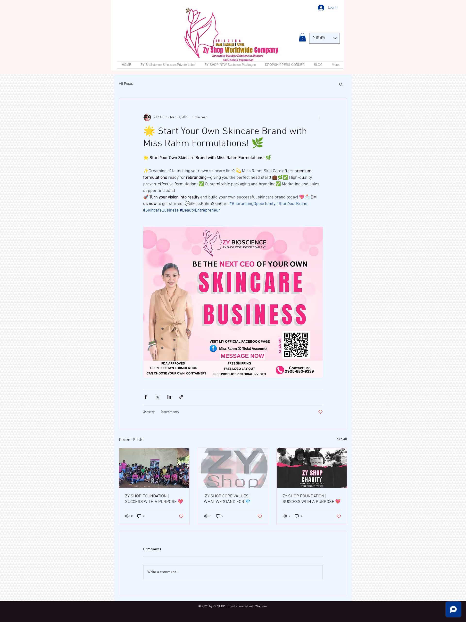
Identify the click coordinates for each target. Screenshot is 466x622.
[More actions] (320, 117)
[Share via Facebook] (145, 397)
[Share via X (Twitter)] (157, 397)
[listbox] (324, 38)
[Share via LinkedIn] (169, 397)
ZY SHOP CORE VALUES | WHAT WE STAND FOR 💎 (227, 499)
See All (342, 439)
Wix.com (261, 606)
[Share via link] (181, 397)
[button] (302, 37)
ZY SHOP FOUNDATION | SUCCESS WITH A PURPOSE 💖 (154, 499)
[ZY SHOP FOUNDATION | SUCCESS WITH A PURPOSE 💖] (154, 468)
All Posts (126, 84)
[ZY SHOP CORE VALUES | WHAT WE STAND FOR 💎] (233, 468)
